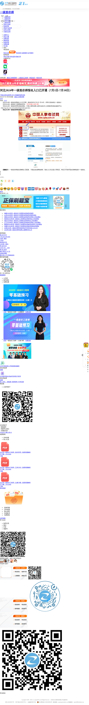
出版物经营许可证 (32, 702)
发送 (1, 191)
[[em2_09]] (29, 188)
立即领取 (3, 518)
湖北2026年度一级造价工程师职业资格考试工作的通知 (21, 220)
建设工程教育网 (12, 77)
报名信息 (6, 53)
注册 (6, 15)
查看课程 (3, 275)
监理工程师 (6, 30)
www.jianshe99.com (36, 699)
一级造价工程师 (23, 77)
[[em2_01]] (1, 188)
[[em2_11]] (36, 188)
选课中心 (6, 35)
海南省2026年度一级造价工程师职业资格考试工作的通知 (21, 219)
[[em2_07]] (22, 188)
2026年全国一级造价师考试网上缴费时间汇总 (18, 230)
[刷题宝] (35, 208)
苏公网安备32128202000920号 (45, 702)
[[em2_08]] (25, 188)
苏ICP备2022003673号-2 (20, 702)
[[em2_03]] (8, 188)
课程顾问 (87, 365)
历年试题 (12, 56)
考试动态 (32, 77)
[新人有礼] (86, 344)
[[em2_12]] (39, 188)
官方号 (3, 21)
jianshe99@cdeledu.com (79, 702)
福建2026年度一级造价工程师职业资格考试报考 (18, 213)
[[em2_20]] (67, 188)
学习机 (5, 46)
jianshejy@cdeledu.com (63, 702)
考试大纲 (6, 56)
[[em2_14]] (46, 188)
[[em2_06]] (19, 188)
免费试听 (6, 38)
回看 (1, 369)
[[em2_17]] (57, 188)
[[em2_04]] (12, 188)
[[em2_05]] (15, 188)
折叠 (82, 355)
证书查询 (30, 53)
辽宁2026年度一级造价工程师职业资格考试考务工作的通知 (22, 222)
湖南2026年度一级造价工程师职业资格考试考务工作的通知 (22, 217)
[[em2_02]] (5, 188)
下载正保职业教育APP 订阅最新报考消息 (12, 95)
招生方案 (6, 36)
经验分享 (18, 56)
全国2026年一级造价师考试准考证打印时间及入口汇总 (21, 228)
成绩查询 (24, 53)
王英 (4, 312)
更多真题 (3, 488)
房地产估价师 (7, 28)
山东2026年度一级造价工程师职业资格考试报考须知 (20, 215)
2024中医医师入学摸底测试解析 (9, 366)
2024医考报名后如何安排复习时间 (10, 376)
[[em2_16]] (53, 188)
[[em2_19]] (64, 188)
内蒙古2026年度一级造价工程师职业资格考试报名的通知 (21, 226)
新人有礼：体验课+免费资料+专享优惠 (12, 382)
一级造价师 (7, 12)
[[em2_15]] (50, 188)
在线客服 (87, 359)
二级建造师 (6, 19)
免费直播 (6, 44)
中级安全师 (6, 31)
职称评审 (6, 26)
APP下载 (11, 21)
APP (88, 353)
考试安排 (19, 53)
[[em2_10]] (32, 188)
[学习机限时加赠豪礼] (35, 86)
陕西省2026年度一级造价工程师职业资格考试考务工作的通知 (23, 224)
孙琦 (4, 340)
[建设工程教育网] (44, 3)
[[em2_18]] (60, 188)
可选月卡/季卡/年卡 (6, 432)
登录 (2, 15)
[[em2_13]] (43, 188)
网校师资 (6, 40)
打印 (1, 98)
